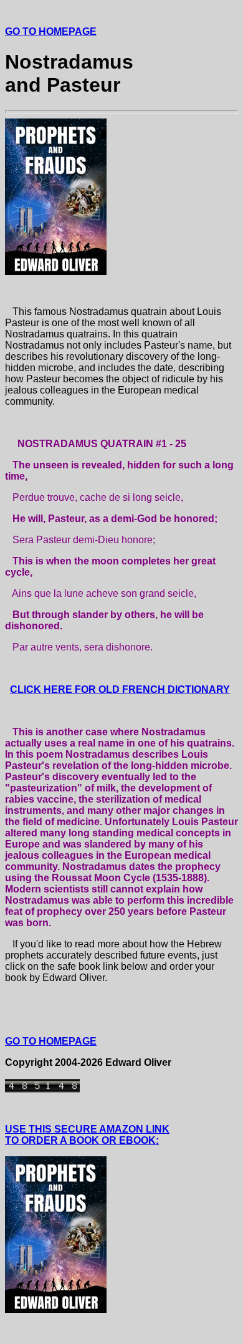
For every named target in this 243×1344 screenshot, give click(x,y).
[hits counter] (42, 1089)
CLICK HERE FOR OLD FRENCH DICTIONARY (120, 689)
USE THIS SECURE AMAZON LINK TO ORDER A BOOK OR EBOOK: (87, 1135)
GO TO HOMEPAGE (51, 31)
